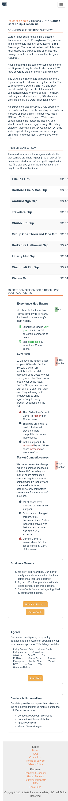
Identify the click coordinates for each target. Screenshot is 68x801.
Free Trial (35, 678)
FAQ (35, 753)
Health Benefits (35, 776)
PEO (35, 783)
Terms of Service (35, 760)
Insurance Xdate (18, 21)
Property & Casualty (35, 773)
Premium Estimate (35, 604)
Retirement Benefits (35, 780)
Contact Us (35, 757)
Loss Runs (35, 787)
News (35, 750)
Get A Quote (35, 612)
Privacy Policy (35, 764)
